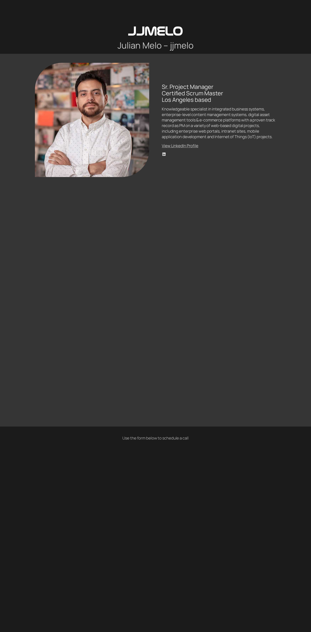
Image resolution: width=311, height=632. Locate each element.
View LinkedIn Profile (180, 145)
